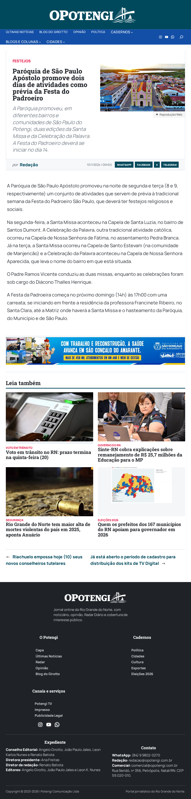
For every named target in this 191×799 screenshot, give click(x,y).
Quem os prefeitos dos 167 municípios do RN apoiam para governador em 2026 (139, 529)
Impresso (42, 710)
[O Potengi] (92, 15)
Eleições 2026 (142, 674)
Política (137, 650)
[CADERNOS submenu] (132, 32)
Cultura (137, 662)
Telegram (170, 164)
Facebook (143, 164)
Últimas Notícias (49, 656)
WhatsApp (124, 164)
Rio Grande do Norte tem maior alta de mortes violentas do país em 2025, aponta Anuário (48, 529)
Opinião (42, 668)
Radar (40, 662)
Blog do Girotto (48, 674)
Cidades (137, 656)
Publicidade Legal (49, 715)
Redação (29, 164)
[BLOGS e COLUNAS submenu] (40, 42)
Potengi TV (43, 704)
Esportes (138, 668)
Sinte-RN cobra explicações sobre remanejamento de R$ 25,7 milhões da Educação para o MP (140, 454)
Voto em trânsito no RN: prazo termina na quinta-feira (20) (48, 454)
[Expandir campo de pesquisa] (181, 37)
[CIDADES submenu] (64, 42)
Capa (40, 650)
